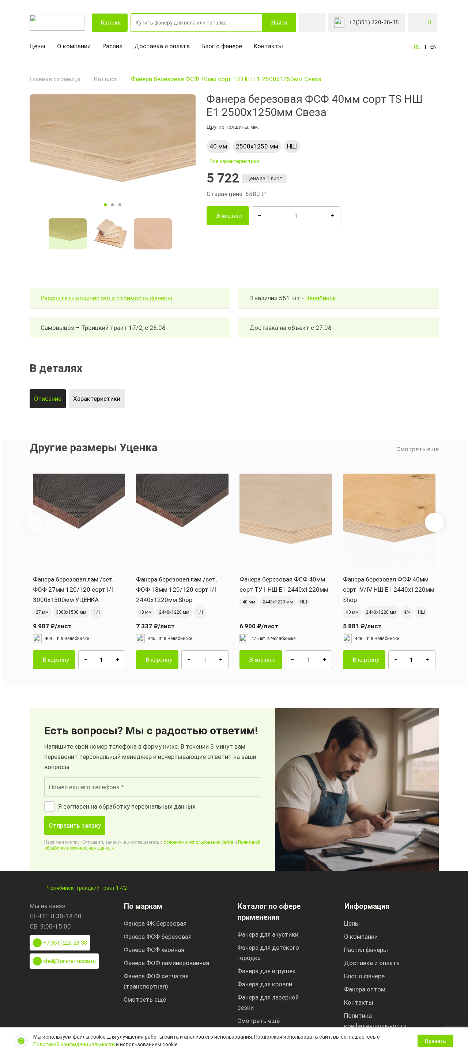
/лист (52, 626)
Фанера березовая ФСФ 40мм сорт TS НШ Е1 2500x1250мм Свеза (226, 79)
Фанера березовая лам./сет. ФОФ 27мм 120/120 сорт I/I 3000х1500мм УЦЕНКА (73, 589)
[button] (434, 522)
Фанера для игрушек (266, 971)
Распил (112, 46)
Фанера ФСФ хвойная (154, 949)
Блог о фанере (221, 46)
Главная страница (55, 79)
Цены (37, 46)
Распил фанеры (366, 949)
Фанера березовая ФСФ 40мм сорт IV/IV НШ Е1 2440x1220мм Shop (388, 589)
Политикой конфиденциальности (74, 1044)
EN (433, 47)
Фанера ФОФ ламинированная (166, 963)
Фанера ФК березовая (155, 923)
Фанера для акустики (267, 934)
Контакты (268, 46)
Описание (47, 398)
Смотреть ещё (145, 999)
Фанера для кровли (264, 984)
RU (417, 47)
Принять (435, 1041)
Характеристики (96, 398)
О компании (74, 46)
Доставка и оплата (162, 46)
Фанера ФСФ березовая (158, 936)
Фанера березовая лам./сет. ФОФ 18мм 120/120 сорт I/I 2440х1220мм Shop (176, 589)
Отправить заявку (75, 825)
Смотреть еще (417, 449)
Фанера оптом (364, 989)
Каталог (111, 22)
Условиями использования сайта (198, 842)
